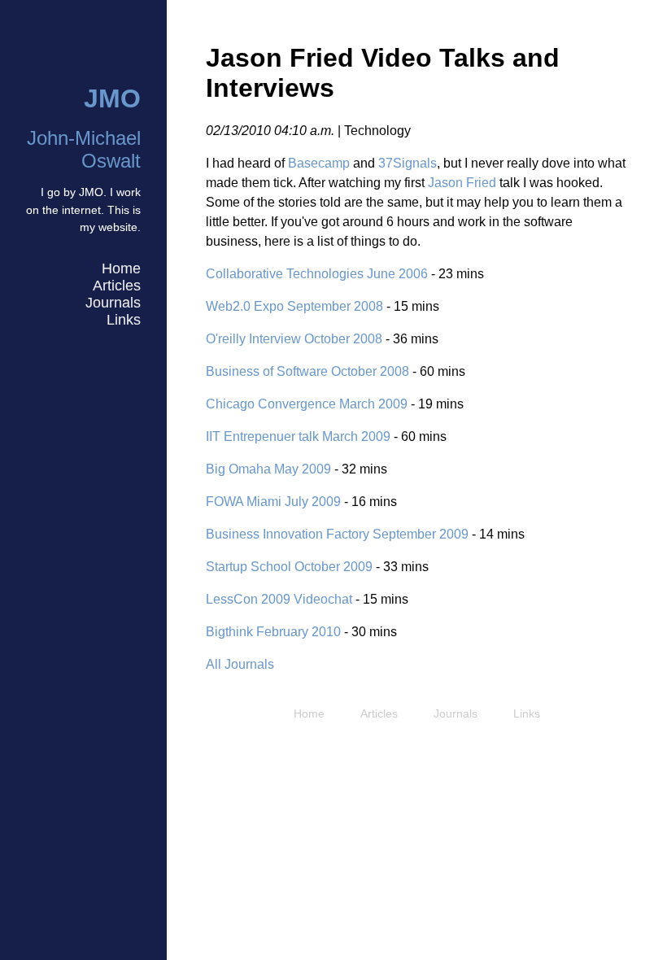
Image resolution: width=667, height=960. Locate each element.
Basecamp (319, 163)
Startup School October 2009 (289, 567)
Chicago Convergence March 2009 (307, 404)
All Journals (240, 664)
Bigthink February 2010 (273, 632)
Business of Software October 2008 (307, 371)
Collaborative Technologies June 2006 (317, 274)
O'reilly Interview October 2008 (294, 339)
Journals (113, 303)
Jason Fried (462, 183)
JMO (112, 98)
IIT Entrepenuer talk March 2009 (298, 436)
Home (121, 268)
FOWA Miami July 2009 (273, 501)
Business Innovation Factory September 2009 (337, 534)
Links (124, 320)
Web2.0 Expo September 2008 (294, 306)
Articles (117, 285)
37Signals (407, 163)
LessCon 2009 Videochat (279, 599)
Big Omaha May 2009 (268, 469)
